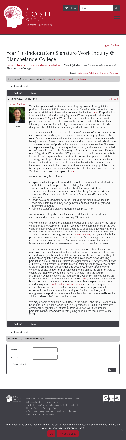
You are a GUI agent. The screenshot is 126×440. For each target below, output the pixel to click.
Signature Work (107, 73)
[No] (122, 430)
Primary (96, 73)
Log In (112, 370)
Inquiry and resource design (44, 65)
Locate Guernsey (81, 234)
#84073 (113, 98)
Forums (21, 65)
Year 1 (117, 73)
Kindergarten (82, 73)
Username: (14, 350)
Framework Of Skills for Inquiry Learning (44, 398)
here (95, 112)
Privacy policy (67, 433)
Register (115, 45)
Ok (51, 433)
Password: (14, 357)
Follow (72, 8)
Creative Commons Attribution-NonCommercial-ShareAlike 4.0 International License (52, 405)
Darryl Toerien (72, 398)
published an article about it (66, 284)
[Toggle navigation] (117, 17)
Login (106, 45)
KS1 (90, 73)
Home (9, 65)
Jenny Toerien (17, 104)
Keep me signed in (20, 364)
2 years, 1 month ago (63, 79)
